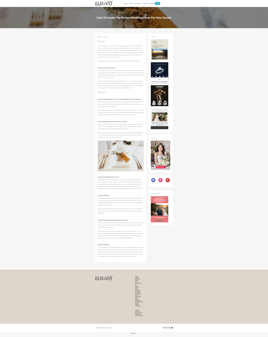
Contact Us (137, 311)
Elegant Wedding (104, 37)
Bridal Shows (138, 300)
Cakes (136, 288)
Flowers (137, 287)
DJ (135, 284)
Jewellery (137, 278)
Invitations (137, 279)
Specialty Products (139, 301)
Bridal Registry (138, 296)
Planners (137, 295)
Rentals (136, 286)
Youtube (172, 328)
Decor (136, 282)
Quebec (125, 3)
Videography (137, 305)
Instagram (167, 328)
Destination (137, 291)
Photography (138, 293)
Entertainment (138, 283)
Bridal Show (151, 3)
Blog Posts (145, 3)
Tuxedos (137, 304)
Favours (137, 280)
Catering (137, 303)
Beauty (136, 276)
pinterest (169, 328)
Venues (136, 299)
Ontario (131, 3)
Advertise (137, 310)
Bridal (136, 297)
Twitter (165, 328)
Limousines (137, 290)
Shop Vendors (137, 3)
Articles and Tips (138, 313)
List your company (139, 315)
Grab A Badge (138, 314)
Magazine (157, 3)
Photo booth (138, 292)
